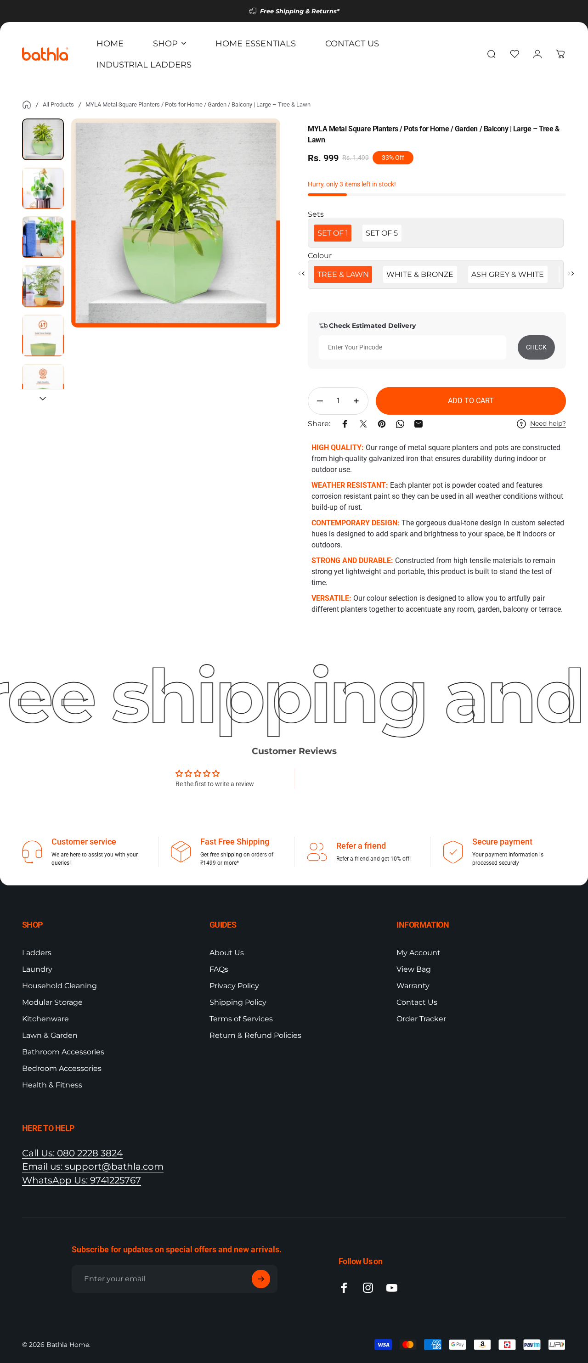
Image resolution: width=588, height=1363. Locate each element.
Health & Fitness (52, 1085)
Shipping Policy (237, 1002)
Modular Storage (52, 1002)
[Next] (256, 238)
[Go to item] (43, 139)
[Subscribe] (261, 1279)
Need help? (548, 424)
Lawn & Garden (50, 1035)
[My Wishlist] (514, 54)
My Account (418, 952)
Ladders (36, 952)
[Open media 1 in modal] (175, 222)
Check (536, 347)
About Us (226, 952)
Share (10, 628)
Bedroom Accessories (62, 1068)
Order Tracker (421, 1018)
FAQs (218, 969)
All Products (58, 104)
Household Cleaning (59, 985)
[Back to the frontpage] (26, 104)
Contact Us (416, 1002)
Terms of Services (241, 1018)
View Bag (413, 969)
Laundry (37, 969)
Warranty (413, 985)
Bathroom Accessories (63, 1052)
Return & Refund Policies (255, 1035)
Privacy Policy (234, 985)
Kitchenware (45, 1018)
